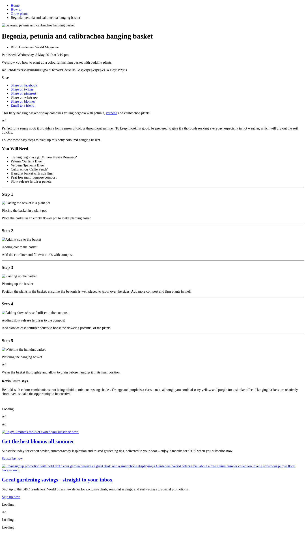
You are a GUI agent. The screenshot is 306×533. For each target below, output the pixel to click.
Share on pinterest (23, 93)
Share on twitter (22, 89)
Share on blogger (23, 101)
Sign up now (11, 497)
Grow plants (19, 13)
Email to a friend (22, 105)
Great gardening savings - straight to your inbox (57, 480)
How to (16, 9)
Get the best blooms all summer (38, 441)
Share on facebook (24, 85)
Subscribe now (12, 458)
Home (15, 5)
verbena (111, 113)
